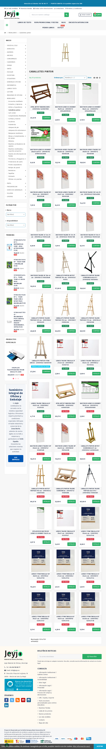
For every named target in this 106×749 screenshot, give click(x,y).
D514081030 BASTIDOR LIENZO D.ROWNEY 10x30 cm (41, 532)
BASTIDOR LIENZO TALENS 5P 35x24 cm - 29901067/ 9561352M (40, 194)
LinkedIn (6, 705)
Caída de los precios (45, 711)
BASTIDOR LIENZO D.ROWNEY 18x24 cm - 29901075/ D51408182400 (90, 109)
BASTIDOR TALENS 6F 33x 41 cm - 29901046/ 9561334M (90, 236)
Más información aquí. (81, 746)
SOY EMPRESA (15, 459)
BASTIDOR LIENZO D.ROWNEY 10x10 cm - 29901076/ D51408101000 (90, 405)
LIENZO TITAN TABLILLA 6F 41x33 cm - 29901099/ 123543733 (65, 619)
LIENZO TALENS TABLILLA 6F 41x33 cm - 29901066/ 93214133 (40, 405)
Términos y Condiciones (73, 8)
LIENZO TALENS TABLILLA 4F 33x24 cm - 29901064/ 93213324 (90, 363)
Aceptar (100, 746)
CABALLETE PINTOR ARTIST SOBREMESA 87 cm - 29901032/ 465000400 (90, 448)
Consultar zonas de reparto (15, 470)
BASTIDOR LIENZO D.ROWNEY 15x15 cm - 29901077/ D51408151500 (65, 109)
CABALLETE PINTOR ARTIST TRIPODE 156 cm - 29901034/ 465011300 (40, 491)
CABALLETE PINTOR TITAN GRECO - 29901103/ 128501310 (40, 362)
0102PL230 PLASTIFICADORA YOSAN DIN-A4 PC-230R (15, 370)
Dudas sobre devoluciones (44, 8)
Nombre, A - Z (70, 78)
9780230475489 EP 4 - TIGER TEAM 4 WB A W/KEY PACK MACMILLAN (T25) (20, 299)
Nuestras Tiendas (44, 708)
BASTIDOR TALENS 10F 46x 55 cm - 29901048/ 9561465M (90, 193)
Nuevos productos (45, 714)
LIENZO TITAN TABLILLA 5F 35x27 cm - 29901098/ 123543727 (40, 619)
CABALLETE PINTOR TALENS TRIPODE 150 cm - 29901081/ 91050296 (65, 320)
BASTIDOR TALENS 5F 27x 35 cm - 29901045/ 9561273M (65, 236)
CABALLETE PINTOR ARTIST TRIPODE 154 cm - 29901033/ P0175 (65, 277)
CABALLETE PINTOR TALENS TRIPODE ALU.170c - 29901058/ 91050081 (90, 491)
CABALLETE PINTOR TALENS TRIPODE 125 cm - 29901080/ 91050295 (40, 320)
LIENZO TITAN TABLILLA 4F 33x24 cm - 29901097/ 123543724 (90, 576)
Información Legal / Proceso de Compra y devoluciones (44, 693)
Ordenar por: (58, 78)
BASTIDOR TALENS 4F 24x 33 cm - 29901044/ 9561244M (41, 236)
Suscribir (93, 656)
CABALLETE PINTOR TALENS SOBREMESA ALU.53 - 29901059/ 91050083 (90, 277)
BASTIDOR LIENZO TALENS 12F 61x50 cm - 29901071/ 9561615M (90, 152)
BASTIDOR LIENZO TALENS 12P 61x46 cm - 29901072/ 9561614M (40, 448)
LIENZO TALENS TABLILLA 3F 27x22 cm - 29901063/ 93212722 (65, 363)
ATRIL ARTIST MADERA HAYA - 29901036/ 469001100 (40, 108)
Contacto (42, 720)
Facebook (6, 700)
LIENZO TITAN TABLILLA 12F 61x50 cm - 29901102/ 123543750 (40, 576)
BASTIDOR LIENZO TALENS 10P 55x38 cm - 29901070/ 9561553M (65, 152)
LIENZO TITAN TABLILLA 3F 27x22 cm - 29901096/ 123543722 (65, 576)
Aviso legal (42, 682)
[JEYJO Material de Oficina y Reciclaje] (12, 15)
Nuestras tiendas (25, 8)
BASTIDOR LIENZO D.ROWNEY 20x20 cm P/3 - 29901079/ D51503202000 (40, 152)
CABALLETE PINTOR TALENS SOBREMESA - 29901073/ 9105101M (65, 491)
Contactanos (59, 8)
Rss (18, 700)
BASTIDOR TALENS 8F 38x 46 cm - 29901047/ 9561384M (41, 276)
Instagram (29, 700)
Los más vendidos (11, 8)
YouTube (23, 700)
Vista (89, 78)
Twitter (12, 700)
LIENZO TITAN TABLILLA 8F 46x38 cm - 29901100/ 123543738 (90, 619)
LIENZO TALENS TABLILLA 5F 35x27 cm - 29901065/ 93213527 (65, 533)
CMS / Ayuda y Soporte (46, 698)
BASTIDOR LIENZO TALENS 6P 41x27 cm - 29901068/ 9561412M (65, 194)
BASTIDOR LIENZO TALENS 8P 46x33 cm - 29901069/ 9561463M (65, 448)
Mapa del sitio (43, 723)
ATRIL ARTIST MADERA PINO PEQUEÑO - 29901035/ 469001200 (65, 405)
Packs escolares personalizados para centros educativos (47, 703)
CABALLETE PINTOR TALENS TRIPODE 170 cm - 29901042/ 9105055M (90, 320)
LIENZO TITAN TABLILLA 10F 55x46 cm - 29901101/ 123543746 (90, 533)
